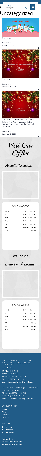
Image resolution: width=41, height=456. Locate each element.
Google (9, 427)
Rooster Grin (6, 43)
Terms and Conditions (12, 441)
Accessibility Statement (12, 444)
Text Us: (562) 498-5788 (13, 396)
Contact (5, 417)
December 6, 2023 (9, 86)
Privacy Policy (8, 439)
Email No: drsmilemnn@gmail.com (17, 382)
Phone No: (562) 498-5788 (14, 393)
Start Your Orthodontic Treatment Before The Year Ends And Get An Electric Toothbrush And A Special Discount (18, 123)
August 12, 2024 (8, 45)
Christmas (6, 38)
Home (4, 409)
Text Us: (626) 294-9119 (13, 379)
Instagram (10, 432)
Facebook (10, 430)
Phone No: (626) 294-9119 (14, 376)
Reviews (5, 415)
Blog (4, 412)
